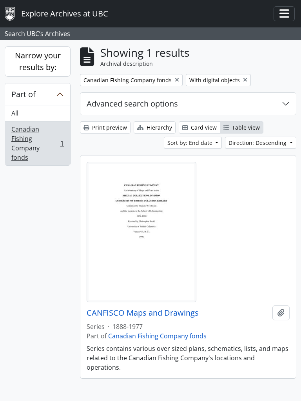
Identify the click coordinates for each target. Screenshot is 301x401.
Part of (23, 94)
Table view (245, 127)
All (14, 113)
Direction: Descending (258, 142)
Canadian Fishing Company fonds (37, 143)
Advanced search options (132, 103)
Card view (203, 127)
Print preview (109, 127)
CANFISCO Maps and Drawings (143, 313)
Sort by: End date (190, 142)
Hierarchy (158, 127)
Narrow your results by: (38, 61)
